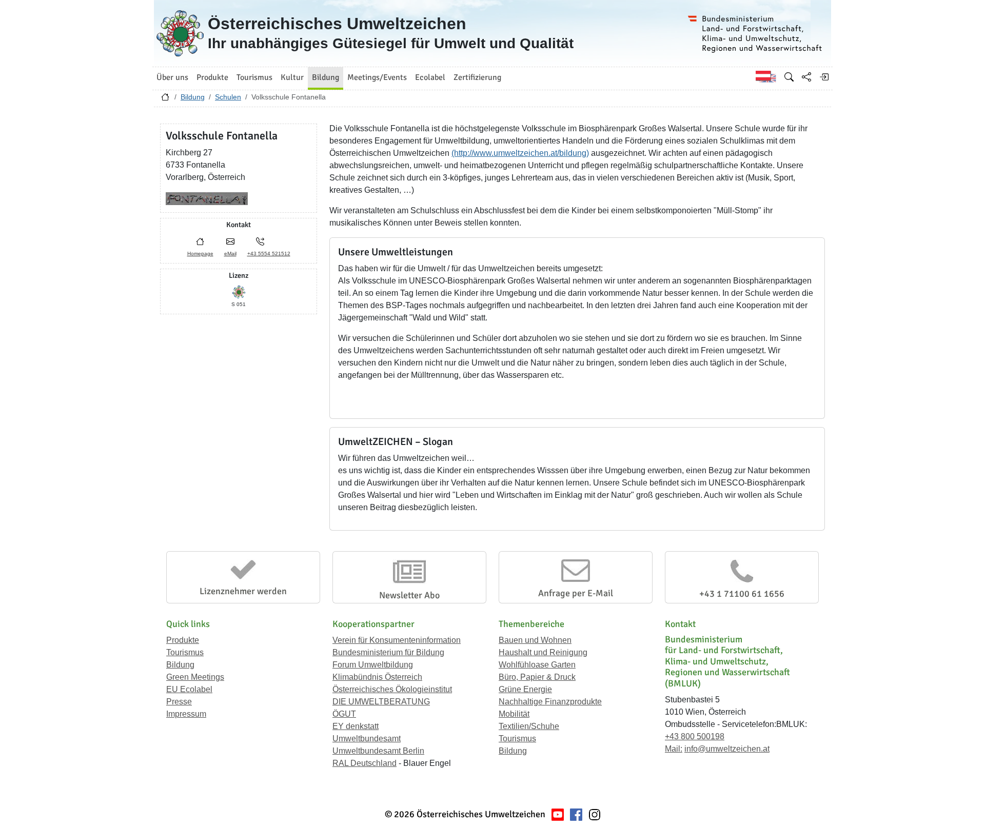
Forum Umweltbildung (372, 664)
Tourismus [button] (254, 77)
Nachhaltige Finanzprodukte (550, 701)
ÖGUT (344, 714)
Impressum (186, 714)
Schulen (228, 97)
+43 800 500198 (694, 736)
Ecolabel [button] (430, 77)
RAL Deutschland (364, 763)
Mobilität (514, 714)
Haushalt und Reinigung (543, 652)
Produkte (182, 640)
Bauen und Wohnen (535, 640)
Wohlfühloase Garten (537, 664)
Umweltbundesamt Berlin (378, 750)
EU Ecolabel (189, 689)
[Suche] (789, 77)
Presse (179, 701)
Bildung (193, 97)
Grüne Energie (525, 689)
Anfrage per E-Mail (575, 593)
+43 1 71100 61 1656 (741, 593)
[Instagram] (594, 814)
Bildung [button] (325, 77)
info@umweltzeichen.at (727, 748)
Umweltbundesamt (366, 738)
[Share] (806, 77)
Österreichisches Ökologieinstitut (392, 689)
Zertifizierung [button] (477, 77)
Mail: (673, 748)
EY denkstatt (355, 726)
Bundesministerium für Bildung (388, 652)
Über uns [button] (172, 77)
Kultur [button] (292, 77)
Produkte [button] (212, 77)
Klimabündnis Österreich (377, 677)
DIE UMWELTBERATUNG (381, 701)
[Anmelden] (824, 77)
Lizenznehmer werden (243, 591)
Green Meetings (195, 677)
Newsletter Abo (409, 595)
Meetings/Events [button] (377, 77)
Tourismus (185, 652)
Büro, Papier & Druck (537, 677)
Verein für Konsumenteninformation (396, 640)
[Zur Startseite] (165, 99)
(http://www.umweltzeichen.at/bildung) (520, 153)
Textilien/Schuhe (529, 726)
